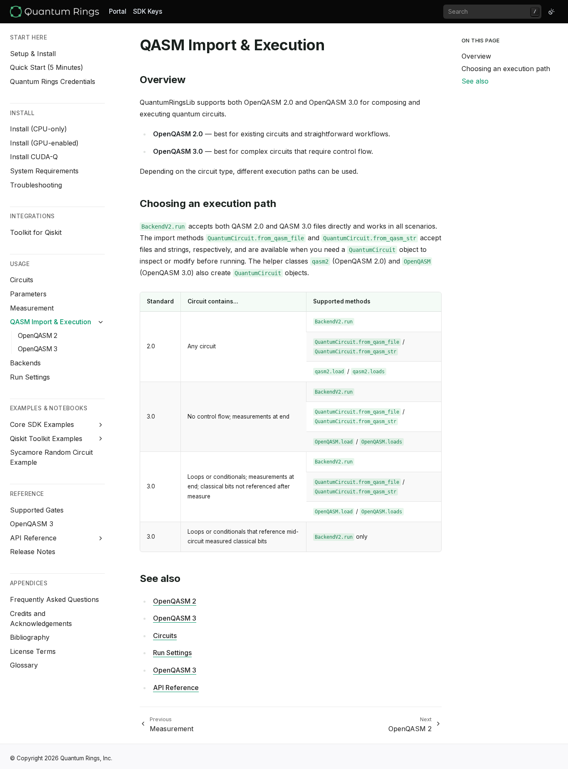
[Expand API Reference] (101, 538)
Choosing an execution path (506, 68)
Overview (476, 56)
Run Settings (30, 377)
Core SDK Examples (42, 424)
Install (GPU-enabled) (44, 143)
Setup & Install (33, 53)
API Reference (33, 538)
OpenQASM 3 (37, 349)
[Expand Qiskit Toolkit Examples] (101, 439)
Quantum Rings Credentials (52, 81)
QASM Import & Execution (50, 322)
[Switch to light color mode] (551, 11)
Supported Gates (37, 510)
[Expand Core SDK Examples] (101, 425)
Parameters (28, 294)
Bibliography (29, 637)
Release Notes (32, 551)
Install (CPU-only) (38, 129)
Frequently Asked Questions (54, 599)
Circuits (21, 280)
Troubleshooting (36, 185)
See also (475, 81)
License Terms (33, 651)
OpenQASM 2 (37, 336)
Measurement (32, 308)
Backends (25, 363)
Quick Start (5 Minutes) (46, 67)
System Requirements (44, 171)
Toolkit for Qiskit (36, 232)
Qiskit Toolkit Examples (46, 438)
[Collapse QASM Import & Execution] (101, 322)
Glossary (24, 665)
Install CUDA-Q (34, 157)
